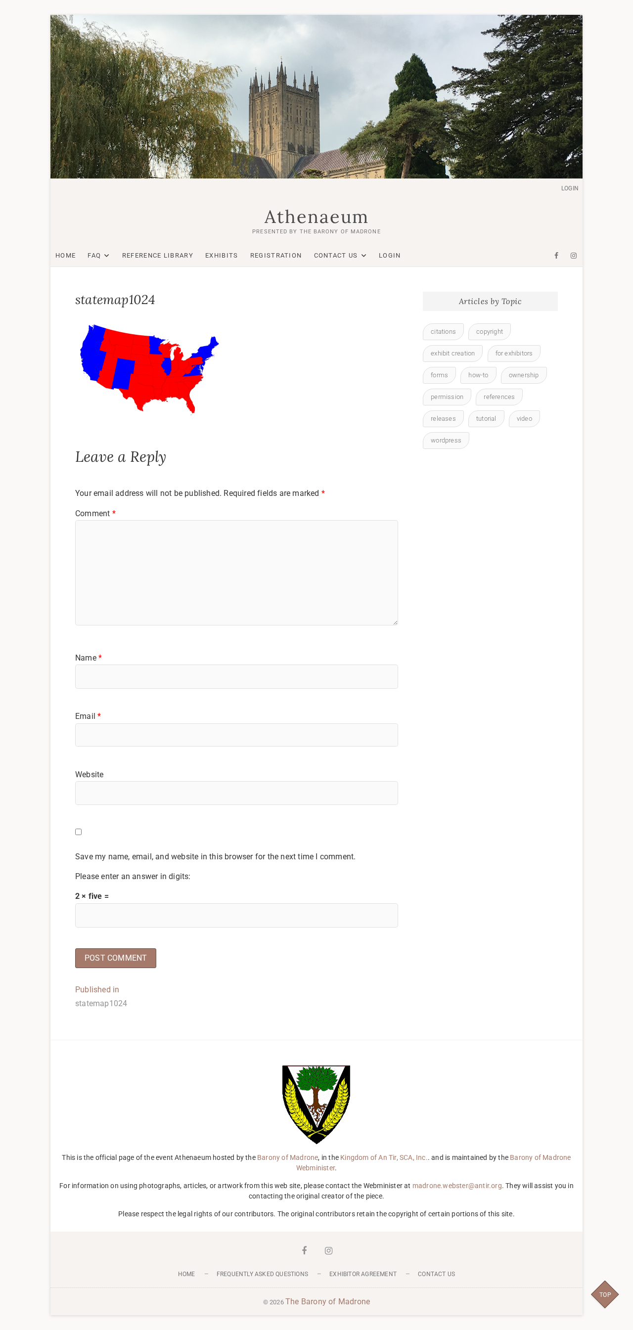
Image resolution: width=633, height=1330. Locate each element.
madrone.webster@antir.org (457, 1186)
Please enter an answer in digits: (133, 876)
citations (443, 331)
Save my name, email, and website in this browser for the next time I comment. (215, 856)
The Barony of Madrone (327, 1301)
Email (88, 716)
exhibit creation (453, 353)
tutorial (486, 418)
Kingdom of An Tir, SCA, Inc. (384, 1157)
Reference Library (157, 255)
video (524, 418)
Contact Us (336, 255)
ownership (524, 375)
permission (447, 396)
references (499, 396)
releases (443, 418)
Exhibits (221, 255)
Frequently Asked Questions (262, 1274)
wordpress (446, 440)
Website (89, 774)
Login (570, 188)
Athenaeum (317, 216)
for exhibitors (514, 353)
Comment (95, 513)
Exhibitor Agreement (363, 1274)
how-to (478, 375)
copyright (489, 331)
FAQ (94, 255)
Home (65, 255)
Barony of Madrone (287, 1157)
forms (439, 375)
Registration (276, 255)
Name (88, 658)
